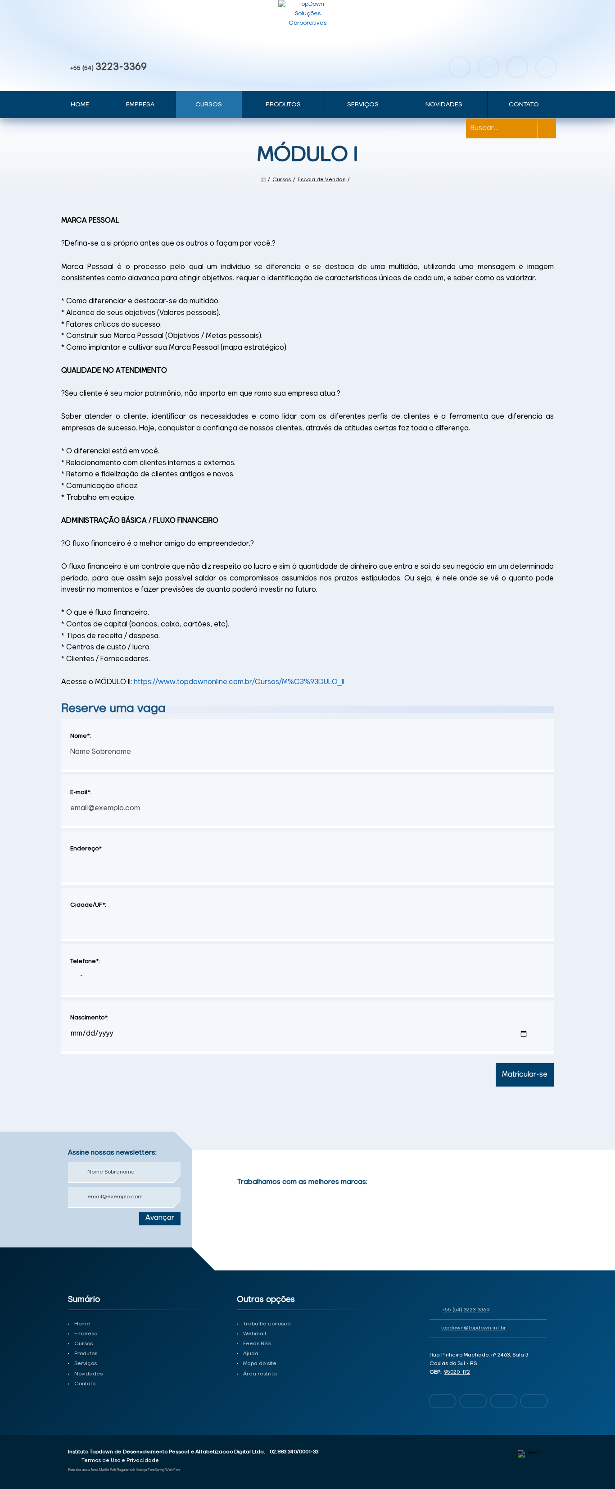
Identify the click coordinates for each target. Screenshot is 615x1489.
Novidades (443, 104)
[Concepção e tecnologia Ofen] (532, 1453)
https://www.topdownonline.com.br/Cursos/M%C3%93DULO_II (239, 682)
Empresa (140, 104)
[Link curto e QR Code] (27, 1464)
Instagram (488, 67)
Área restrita (260, 1374)
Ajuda (250, 1354)
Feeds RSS (257, 1344)
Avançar (159, 1218)
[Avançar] (540, 1207)
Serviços (363, 104)
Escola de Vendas (321, 180)
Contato (524, 104)
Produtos (283, 104)
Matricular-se (524, 1074)
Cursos (208, 104)
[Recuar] (540, 1194)
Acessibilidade (27, 1428)
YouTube (517, 67)
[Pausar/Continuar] (540, 1229)
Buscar (547, 128)
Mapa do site (259, 1363)
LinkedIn (546, 67)
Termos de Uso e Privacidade (120, 1460)
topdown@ (473, 1328)
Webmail (254, 1334)
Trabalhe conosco (266, 1324)
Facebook (460, 67)
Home (80, 104)
